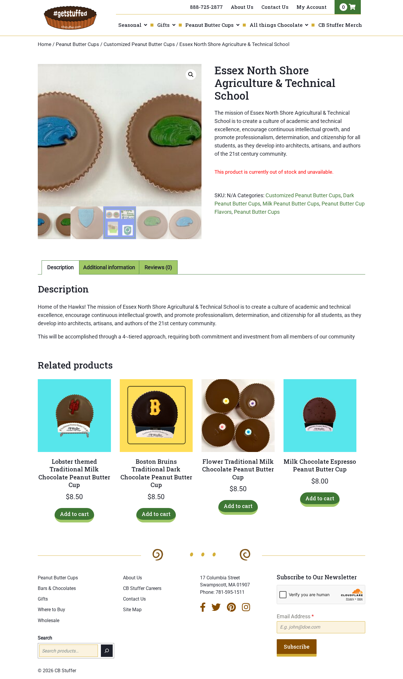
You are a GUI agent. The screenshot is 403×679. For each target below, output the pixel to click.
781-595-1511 (230, 592)
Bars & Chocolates (57, 588)
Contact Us (275, 7)
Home (44, 44)
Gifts (163, 25)
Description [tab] (60, 267)
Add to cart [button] (74, 513)
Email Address (295, 616)
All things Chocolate (276, 25)
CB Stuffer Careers (142, 588)
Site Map (132, 609)
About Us (242, 7)
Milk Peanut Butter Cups (291, 203)
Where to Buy (51, 609)
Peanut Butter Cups (209, 25)
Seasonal (130, 25)
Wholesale (48, 620)
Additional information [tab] (109, 267)
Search (45, 638)
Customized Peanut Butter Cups (139, 44)
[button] (191, 74)
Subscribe (296, 646)
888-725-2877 (206, 7)
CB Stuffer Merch (340, 25)
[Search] (107, 651)
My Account (311, 7)
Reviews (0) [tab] (158, 267)
